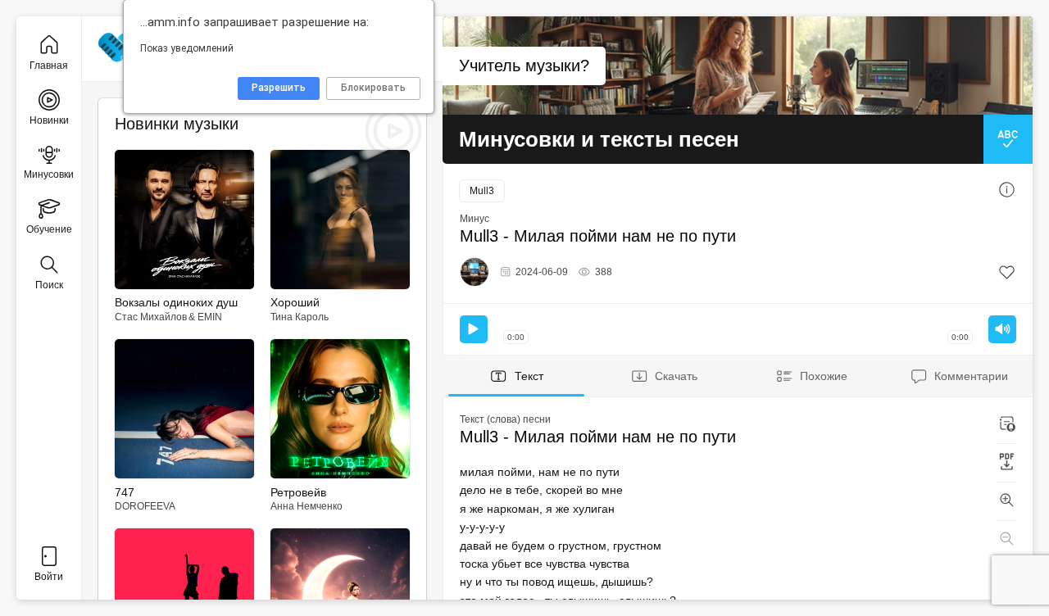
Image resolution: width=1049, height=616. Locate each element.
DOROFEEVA (145, 506)
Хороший (295, 302)
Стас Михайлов (151, 317)
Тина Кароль (299, 317)
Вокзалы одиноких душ (176, 302)
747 (124, 492)
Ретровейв (298, 492)
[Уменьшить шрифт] (1006, 539)
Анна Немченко (306, 506)
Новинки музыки (176, 124)
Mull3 (482, 191)
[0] (1006, 272)
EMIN (210, 317)
